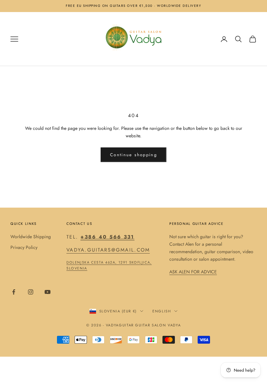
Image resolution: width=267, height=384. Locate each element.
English (161, 311)
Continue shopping (133, 155)
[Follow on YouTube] (47, 292)
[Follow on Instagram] (30, 292)
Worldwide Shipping (30, 236)
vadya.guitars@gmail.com (108, 250)
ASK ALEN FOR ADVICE (193, 271)
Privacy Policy (23, 247)
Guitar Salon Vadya (158, 325)
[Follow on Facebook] (13, 292)
